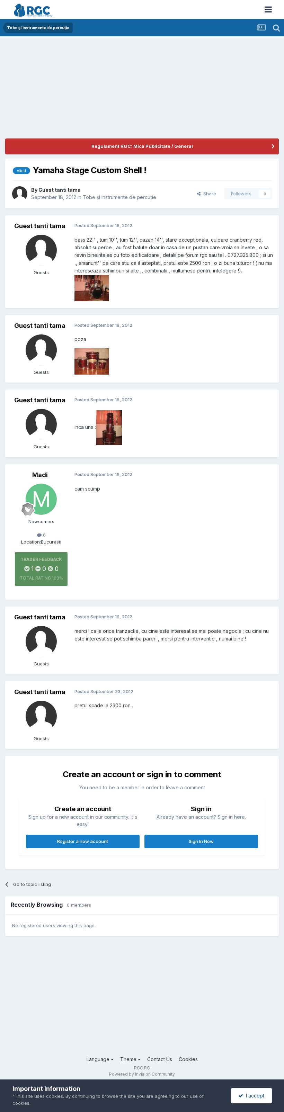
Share (208, 193)
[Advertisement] (86, 90)
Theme (129, 1059)
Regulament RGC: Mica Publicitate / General (142, 146)
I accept (253, 1095)
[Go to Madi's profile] (41, 499)
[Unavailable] (91, 287)
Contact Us (159, 1059)
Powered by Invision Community (142, 1074)
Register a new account (82, 841)
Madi (40, 474)
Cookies (188, 1059)
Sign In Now (201, 841)
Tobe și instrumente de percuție (119, 197)
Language (99, 1059)
